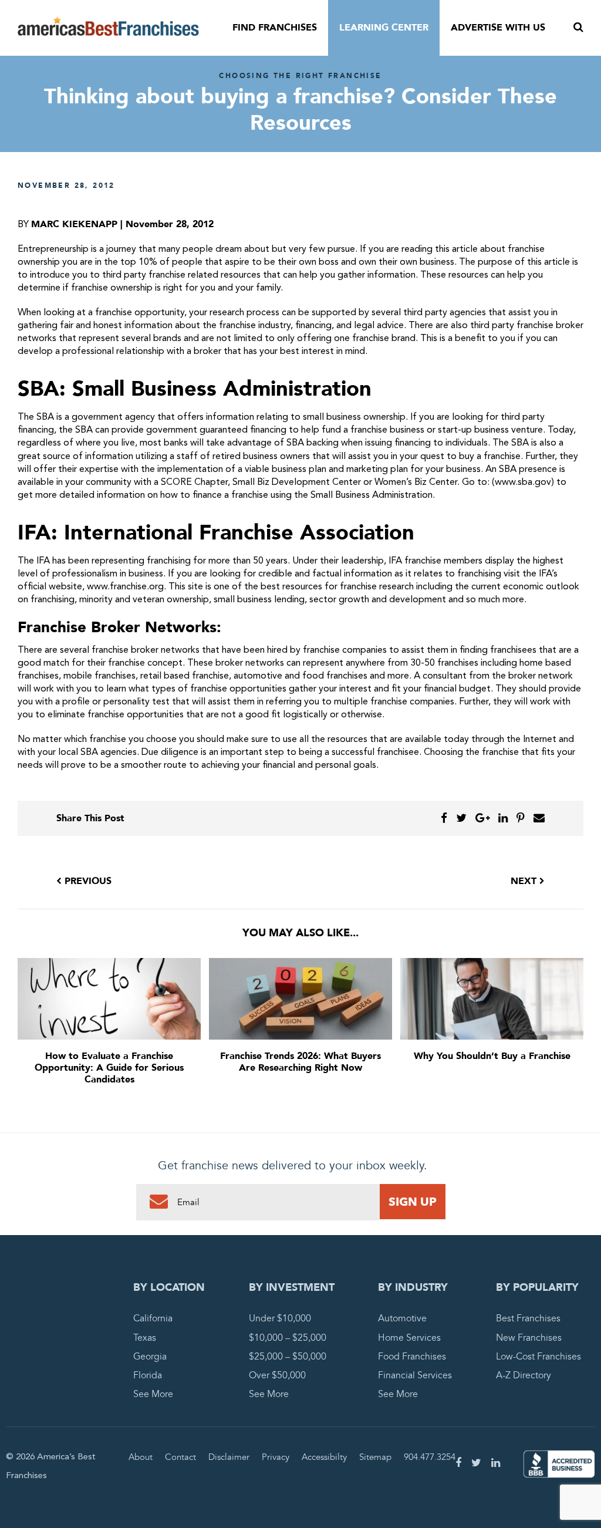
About (141, 1457)
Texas (144, 1337)
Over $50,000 (277, 1375)
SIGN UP (413, 1202)
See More (153, 1394)
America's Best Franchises (108, 28)
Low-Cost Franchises (538, 1356)
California (153, 1318)
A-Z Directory (523, 1375)
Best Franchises (528, 1318)
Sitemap (375, 1457)
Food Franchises (412, 1356)
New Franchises (529, 1337)
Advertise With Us (498, 27)
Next (525, 881)
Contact (180, 1457)
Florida (147, 1375)
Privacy (275, 1457)
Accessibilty (324, 1457)
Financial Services (415, 1375)
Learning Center (383, 27)
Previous (87, 881)
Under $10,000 (280, 1318)
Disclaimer (228, 1457)
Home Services (409, 1337)
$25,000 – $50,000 (287, 1356)
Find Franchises (274, 27)
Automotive (402, 1318)
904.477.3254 (429, 1457)
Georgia (150, 1356)
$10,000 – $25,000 (287, 1337)
